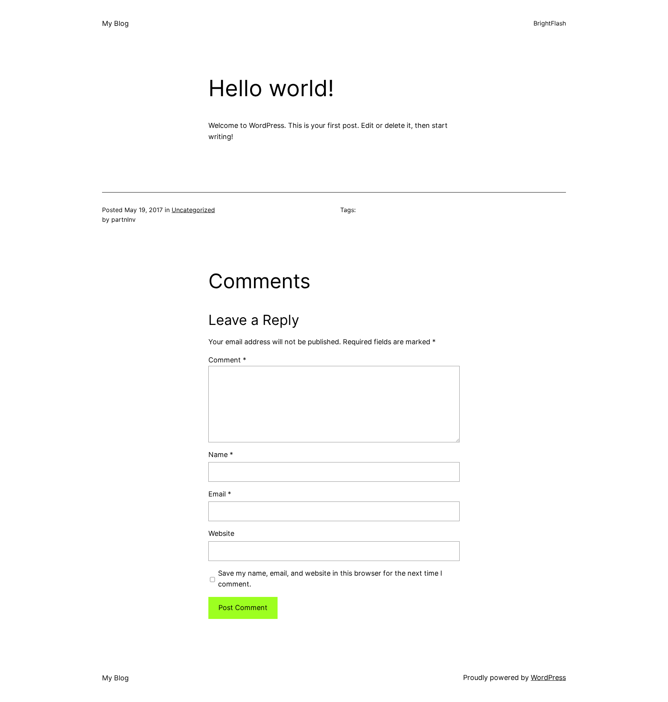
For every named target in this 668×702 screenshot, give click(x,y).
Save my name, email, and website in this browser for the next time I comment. (330, 578)
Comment (227, 360)
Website (221, 533)
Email (219, 494)
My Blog (115, 23)
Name (220, 454)
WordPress (548, 677)
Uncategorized (193, 210)
